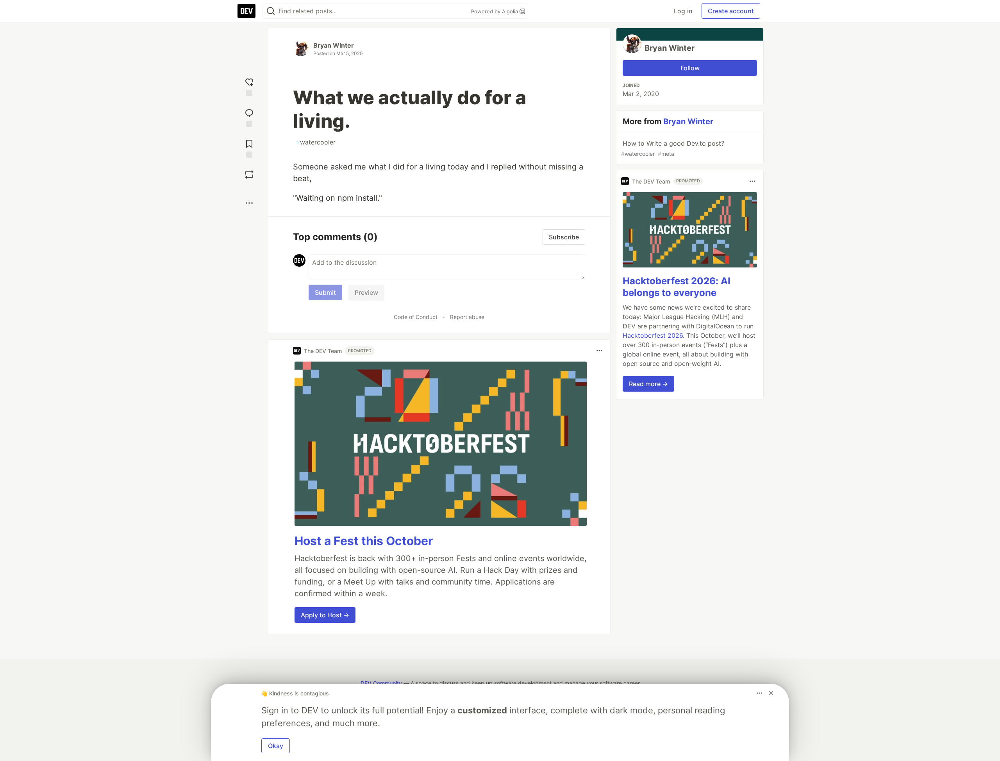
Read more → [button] (648, 384)
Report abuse (467, 317)
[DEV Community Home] (246, 11)
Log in (683, 11)
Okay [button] (275, 746)
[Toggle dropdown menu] (599, 350)
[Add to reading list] (249, 147)
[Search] (271, 11)
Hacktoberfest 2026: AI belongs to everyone (676, 286)
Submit (325, 292)
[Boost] (249, 174)
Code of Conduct (416, 317)
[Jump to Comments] (249, 117)
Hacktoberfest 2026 (653, 335)
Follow (690, 68)
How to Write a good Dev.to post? (672, 148)
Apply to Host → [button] (325, 615)
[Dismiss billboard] (771, 693)
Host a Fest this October (364, 541)
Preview (366, 292)
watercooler (316, 142)
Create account (731, 11)
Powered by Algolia (495, 11)
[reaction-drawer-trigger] (249, 86)
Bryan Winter (333, 45)
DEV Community (381, 683)
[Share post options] (249, 203)
